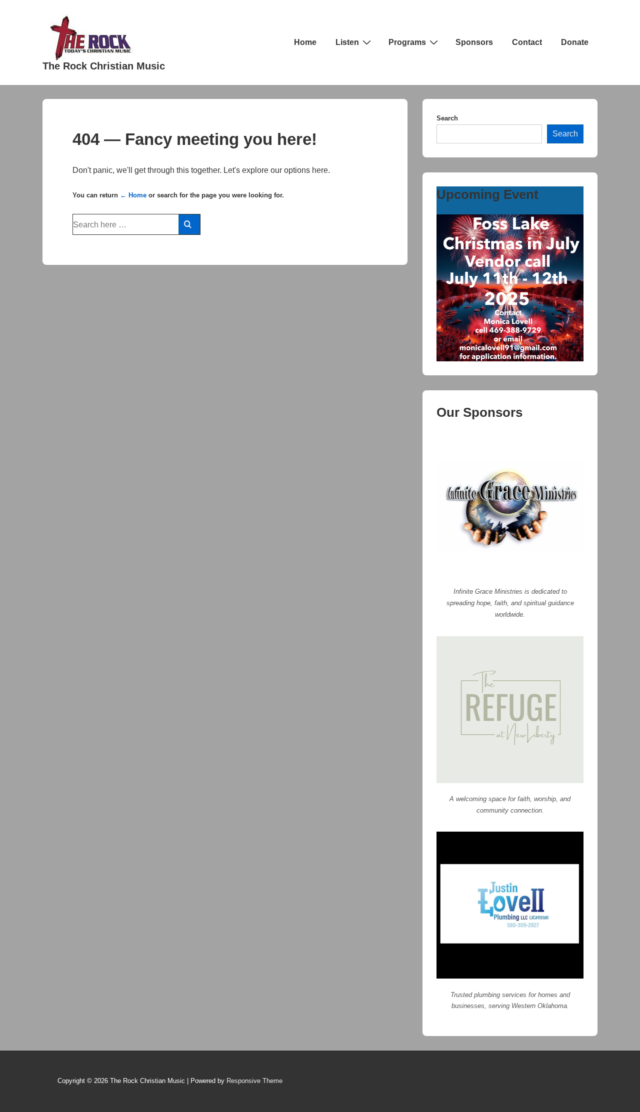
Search (447, 118)
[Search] (189, 224)
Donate (574, 42)
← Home (133, 195)
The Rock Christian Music (103, 65)
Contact (527, 42)
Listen (347, 42)
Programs (407, 42)
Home (305, 42)
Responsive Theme (254, 1081)
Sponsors (474, 42)
